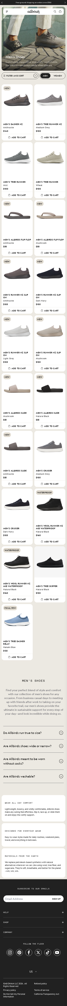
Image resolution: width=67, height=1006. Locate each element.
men (45, 75)
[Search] (55, 12)
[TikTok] (47, 952)
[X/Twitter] (38, 952)
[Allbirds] (33, 12)
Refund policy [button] (40, 983)
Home (6, 17)
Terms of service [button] (41, 990)
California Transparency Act (46, 994)
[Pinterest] (19, 952)
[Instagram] (10, 952)
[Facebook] (28, 952)
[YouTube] (57, 952)
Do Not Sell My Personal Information (14, 995)
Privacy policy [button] (9, 990)
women (58, 75)
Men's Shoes (18, 17)
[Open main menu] (7, 12)
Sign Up (56, 898)
